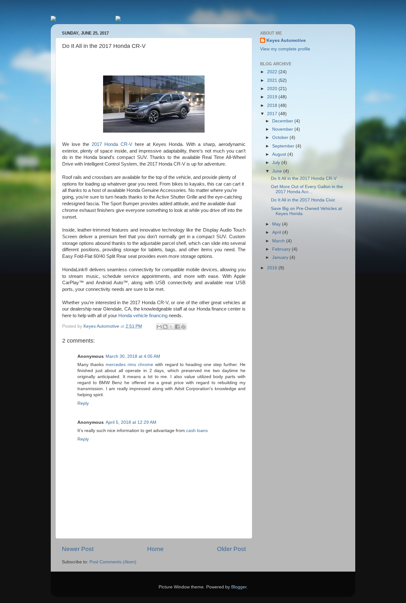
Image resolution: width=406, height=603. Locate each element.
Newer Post (78, 549)
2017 (272, 113)
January (281, 257)
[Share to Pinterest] (183, 327)
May (277, 224)
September (284, 146)
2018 (272, 105)
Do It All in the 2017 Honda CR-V (304, 178)
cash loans (197, 430)
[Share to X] (171, 327)
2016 (272, 267)
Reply (83, 403)
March (279, 241)
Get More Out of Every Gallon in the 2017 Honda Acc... (307, 189)
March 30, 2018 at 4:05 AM (133, 356)
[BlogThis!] (165, 327)
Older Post (231, 549)
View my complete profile (285, 49)
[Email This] (159, 327)
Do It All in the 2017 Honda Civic (303, 200)
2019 (272, 97)
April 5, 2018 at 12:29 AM (131, 422)
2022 (272, 71)
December (283, 121)
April (277, 232)
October (281, 137)
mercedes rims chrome (129, 364)
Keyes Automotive (286, 40)
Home (155, 549)
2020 (272, 88)
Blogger (238, 587)
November (283, 129)
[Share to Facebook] (177, 327)
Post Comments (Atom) (112, 562)
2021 (272, 80)
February (282, 249)
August (279, 154)
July (276, 162)
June (277, 171)
